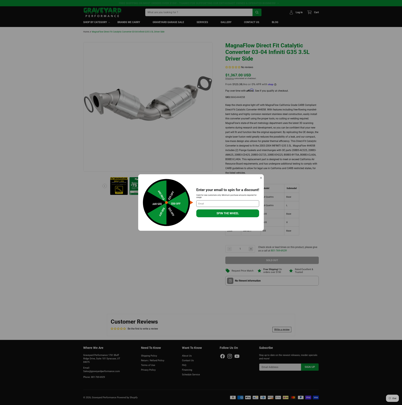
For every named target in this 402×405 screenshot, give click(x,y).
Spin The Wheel (228, 213)
